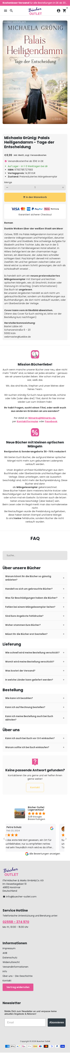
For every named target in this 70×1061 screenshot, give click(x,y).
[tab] (35, 578)
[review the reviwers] (45, 829)
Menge (8, 182)
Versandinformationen (15, 966)
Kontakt (35, 787)
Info (5, 971)
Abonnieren (56, 1022)
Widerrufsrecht (11, 962)
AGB (5, 953)
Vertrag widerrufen (18, 987)
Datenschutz (10, 957)
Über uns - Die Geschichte (18, 976)
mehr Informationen (44, 286)
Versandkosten (38, 155)
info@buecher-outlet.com (19, 896)
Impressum (9, 948)
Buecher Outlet (43, 1041)
